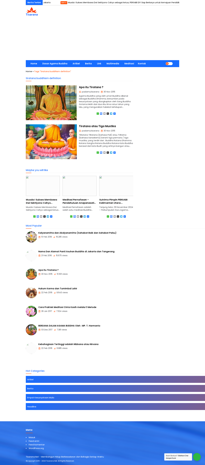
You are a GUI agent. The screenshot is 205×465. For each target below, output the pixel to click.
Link (99, 63)
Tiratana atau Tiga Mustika (97, 126)
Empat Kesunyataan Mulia (40, 397)
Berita (52, 3)
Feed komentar (37, 444)
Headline (31, 406)
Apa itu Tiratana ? (91, 87)
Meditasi (129, 63)
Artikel (76, 63)
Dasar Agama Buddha (54, 63)
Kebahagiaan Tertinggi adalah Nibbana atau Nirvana (68, 344)
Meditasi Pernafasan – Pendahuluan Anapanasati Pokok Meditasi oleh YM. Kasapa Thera (41, 204)
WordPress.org (36, 448)
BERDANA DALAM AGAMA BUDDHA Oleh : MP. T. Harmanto (69, 325)
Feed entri (34, 441)
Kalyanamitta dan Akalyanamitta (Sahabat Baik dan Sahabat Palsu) (77, 232)
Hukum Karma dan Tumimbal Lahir (57, 288)
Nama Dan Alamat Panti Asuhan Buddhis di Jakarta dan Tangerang (76, 251)
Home (34, 63)
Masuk (32, 437)
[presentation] (36, 199)
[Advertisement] (102, 39)
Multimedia (113, 63)
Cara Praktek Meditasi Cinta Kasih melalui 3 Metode (67, 307)
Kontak (142, 63)
